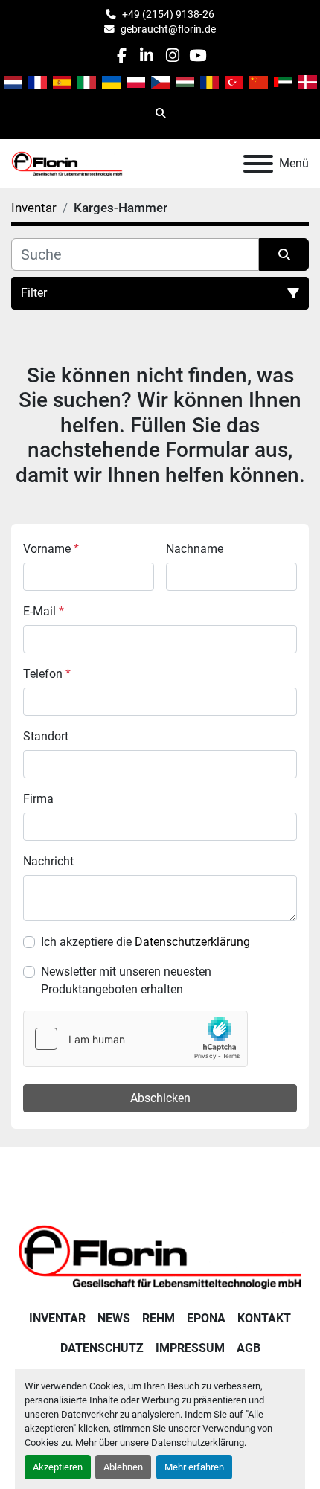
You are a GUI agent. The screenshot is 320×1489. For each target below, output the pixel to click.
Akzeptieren (58, 1467)
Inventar (57, 1318)
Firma (38, 799)
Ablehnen (123, 1467)
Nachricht (48, 861)
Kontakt (264, 1318)
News (113, 1318)
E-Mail (43, 611)
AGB (248, 1348)
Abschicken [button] (160, 1098)
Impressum (190, 1348)
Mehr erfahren (194, 1467)
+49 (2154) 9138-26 (168, 14)
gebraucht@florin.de (168, 29)
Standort (45, 736)
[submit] (284, 254)
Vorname (51, 549)
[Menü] (258, 164)
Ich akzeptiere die (145, 942)
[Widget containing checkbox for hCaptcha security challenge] (135, 1039)
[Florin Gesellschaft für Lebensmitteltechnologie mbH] (160, 1256)
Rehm (158, 1318)
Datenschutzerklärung (197, 1442)
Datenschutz (102, 1348)
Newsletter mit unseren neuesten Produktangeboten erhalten (126, 980)
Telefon (47, 674)
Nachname (194, 549)
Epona (206, 1318)
